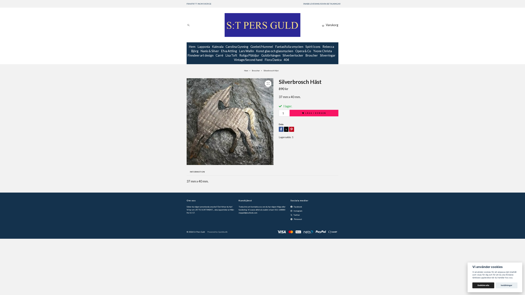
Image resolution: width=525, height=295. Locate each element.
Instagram (297, 211)
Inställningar (506, 285)
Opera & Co (303, 51)
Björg (194, 51)
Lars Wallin (246, 51)
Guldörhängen (270, 55)
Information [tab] (197, 172)
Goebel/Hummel (261, 46)
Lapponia (204, 46)
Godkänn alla (483, 285)
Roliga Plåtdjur (249, 55)
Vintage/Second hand (248, 60)
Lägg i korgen (315, 113)
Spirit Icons (312, 46)
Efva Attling (229, 51)
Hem (192, 46)
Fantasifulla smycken (289, 46)
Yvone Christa (322, 51)
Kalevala (217, 46)
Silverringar (327, 55)
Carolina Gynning (237, 46)
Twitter (296, 215)
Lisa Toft (231, 55)
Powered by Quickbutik (217, 232)
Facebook (297, 207)
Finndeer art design (200, 55)
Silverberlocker (293, 55)
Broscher (311, 55)
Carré (219, 55)
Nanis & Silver (210, 51)
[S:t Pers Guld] (262, 25)
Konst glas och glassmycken (274, 51)
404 (286, 60)
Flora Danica (273, 60)
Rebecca (328, 46)
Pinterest (297, 219)
